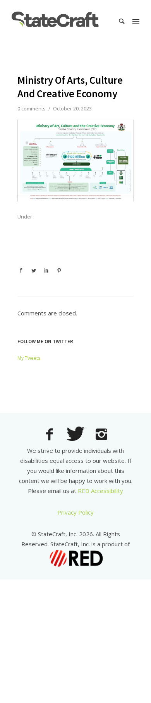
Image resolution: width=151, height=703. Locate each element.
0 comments (31, 108)
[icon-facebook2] (51, 435)
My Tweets (28, 358)
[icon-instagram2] (101, 435)
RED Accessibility (100, 491)
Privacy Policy (75, 512)
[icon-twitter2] (77, 435)
